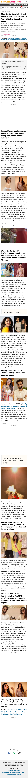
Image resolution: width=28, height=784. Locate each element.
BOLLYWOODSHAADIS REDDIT (8, 39)
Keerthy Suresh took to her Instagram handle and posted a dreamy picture (14, 406)
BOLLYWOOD (16, 4)
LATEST (3, 4)
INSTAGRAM (23, 38)
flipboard (11, 770)
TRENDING (9, 4)
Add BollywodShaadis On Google (11, 7)
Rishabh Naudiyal (6, 34)
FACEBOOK (16, 38)
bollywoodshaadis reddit (17, 772)
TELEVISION (24, 4)
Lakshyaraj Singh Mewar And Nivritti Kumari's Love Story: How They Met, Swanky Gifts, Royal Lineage (14, 712)
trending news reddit (14, 774)
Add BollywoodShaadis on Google (13, 66)
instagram (5, 772)
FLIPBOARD (11, 38)
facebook (17, 770)
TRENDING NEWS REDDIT (21, 39)
